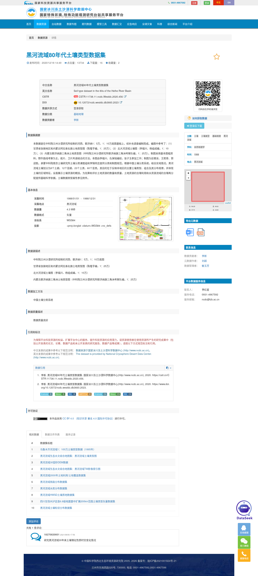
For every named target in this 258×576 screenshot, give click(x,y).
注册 (194, 2)
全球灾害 (147, 24)
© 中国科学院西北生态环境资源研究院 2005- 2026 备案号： (114, 560)
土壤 (196, 135)
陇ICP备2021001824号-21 (162, 560)
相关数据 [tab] (34, 434)
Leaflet (228, 202)
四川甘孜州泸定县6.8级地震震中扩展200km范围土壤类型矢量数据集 (77, 501)
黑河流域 (198, 161)
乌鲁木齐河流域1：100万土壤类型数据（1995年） (68, 449)
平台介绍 (187, 24)
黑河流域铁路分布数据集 (53, 481)
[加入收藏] (216, 56)
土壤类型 (205, 135)
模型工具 (102, 24)
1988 (196, 154)
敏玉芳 (205, 265)
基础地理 (79, 114)
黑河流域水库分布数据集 (53, 488)
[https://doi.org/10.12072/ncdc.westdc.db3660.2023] (121, 102)
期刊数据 (87, 24)
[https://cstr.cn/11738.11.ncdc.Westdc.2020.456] (125, 96)
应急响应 (132, 24)
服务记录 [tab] (70, 434)
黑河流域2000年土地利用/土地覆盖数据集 (63, 475)
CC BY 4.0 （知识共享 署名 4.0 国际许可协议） (88, 418)
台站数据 (56, 24)
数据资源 (41, 24)
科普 (159, 24)
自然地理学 (199, 147)
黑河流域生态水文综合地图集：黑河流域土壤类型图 (68, 455)
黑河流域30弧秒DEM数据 (54, 462)
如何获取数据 (200, 118)
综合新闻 (172, 24)
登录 (207, 2)
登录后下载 (196, 125)
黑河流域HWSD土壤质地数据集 (57, 494)
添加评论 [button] (33, 521)
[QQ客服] (244, 529)
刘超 (204, 260)
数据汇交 (117, 24)
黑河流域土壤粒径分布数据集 (56, 507)
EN (229, 2)
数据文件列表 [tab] (52, 434)
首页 (28, 24)
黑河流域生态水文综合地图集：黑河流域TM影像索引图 (70, 468)
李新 (76, 119)
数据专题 (72, 24)
